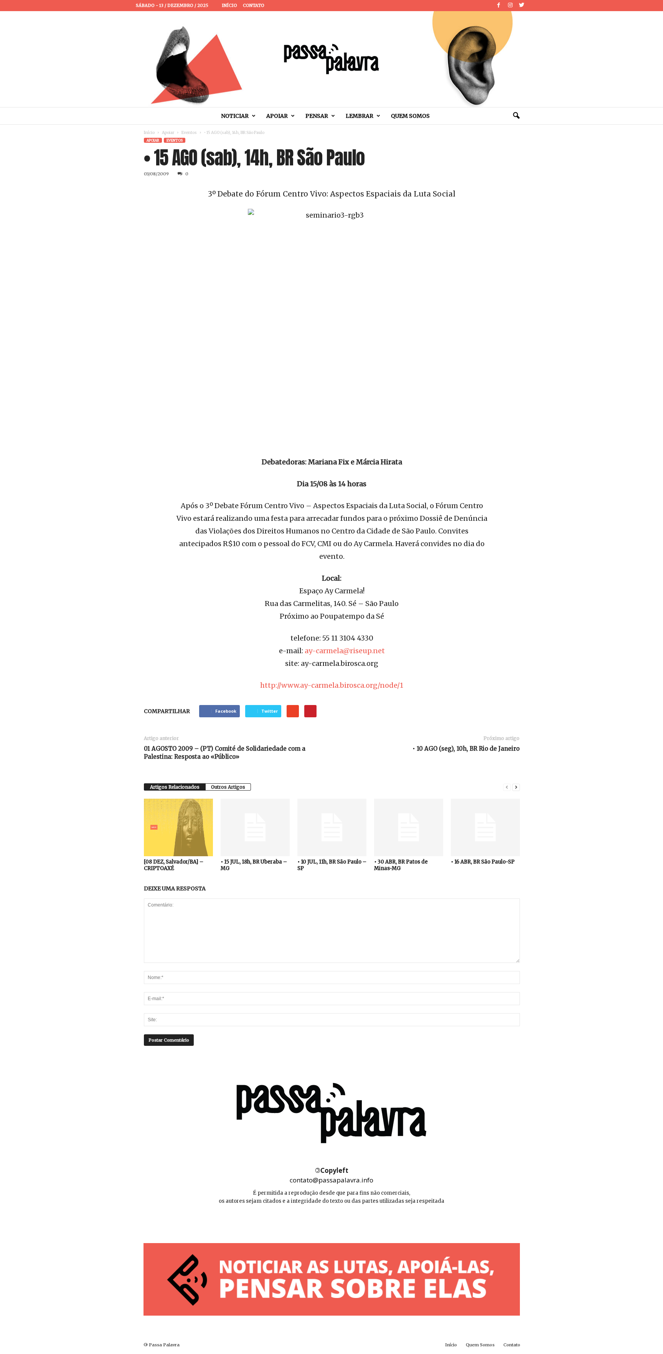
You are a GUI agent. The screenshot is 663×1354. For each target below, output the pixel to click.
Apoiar (277, 115)
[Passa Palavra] (331, 59)
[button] (516, 115)
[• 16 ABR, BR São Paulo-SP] (485, 827)
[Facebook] (498, 5)
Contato (253, 5)
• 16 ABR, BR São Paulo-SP (483, 862)
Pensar (316, 115)
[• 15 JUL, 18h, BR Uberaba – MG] (255, 827)
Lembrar (359, 115)
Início (229, 5)
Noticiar (235, 115)
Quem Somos (410, 115)
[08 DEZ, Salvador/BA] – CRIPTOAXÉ (173, 865)
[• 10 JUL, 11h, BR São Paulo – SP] (331, 827)
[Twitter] (521, 5)
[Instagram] (510, 5)
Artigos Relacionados (175, 787)
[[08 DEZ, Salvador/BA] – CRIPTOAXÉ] (178, 827)
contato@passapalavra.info (331, 1180)
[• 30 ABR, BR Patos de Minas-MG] (408, 827)
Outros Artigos (228, 787)
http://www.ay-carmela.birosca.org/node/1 (331, 685)
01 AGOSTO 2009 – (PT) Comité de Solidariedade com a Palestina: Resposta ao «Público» (224, 752)
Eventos (189, 132)
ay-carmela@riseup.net (345, 650)
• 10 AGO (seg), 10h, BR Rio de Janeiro (466, 748)
